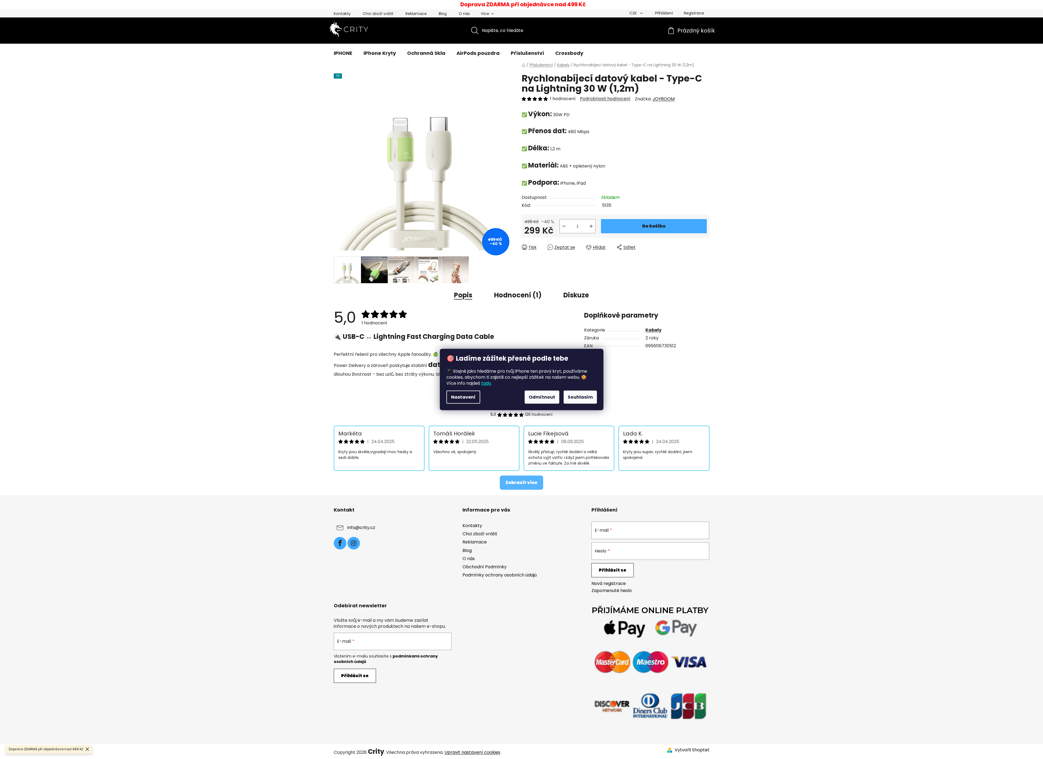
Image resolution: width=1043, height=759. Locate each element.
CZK (633, 13)
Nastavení (463, 397)
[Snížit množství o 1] (564, 226)
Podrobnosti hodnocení (605, 99)
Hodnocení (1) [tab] (518, 295)
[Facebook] (340, 543)
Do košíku (653, 226)
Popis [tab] (463, 295)
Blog (443, 13)
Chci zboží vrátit (378, 13)
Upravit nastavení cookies (472, 752)
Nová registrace (608, 584)
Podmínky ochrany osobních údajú (499, 575)
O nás (464, 13)
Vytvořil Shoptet (692, 750)
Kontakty (342, 13)
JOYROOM (664, 99)
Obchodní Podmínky (484, 567)
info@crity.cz (361, 528)
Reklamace (416, 13)
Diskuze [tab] (576, 295)
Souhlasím (580, 397)
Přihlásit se (612, 570)
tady (486, 383)
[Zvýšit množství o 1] (591, 226)
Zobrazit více (521, 482)
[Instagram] (353, 543)
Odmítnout (542, 397)
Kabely (653, 330)
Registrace (694, 13)
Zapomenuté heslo (611, 591)
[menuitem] (343, 53)
